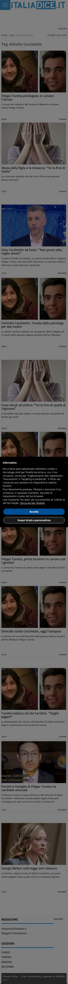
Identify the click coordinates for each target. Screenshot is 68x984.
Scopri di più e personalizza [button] (34, 520)
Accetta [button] (34, 511)
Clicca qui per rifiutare (32, 502)
